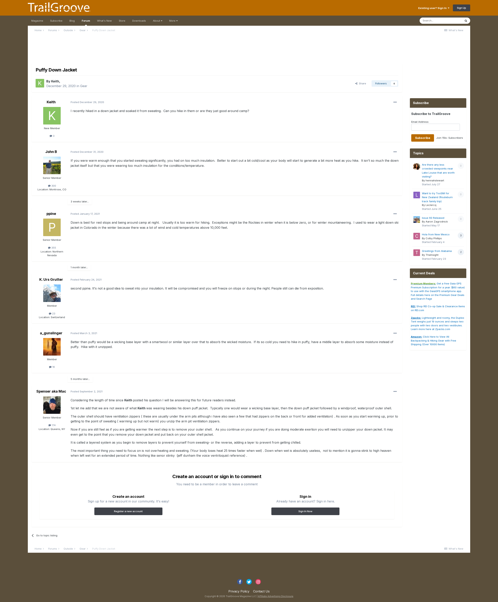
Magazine (37, 20)
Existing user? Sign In (433, 8)
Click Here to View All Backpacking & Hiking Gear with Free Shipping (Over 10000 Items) (433, 340)
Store (122, 20)
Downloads (139, 20)
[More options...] (395, 102)
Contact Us (261, 591)
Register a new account (128, 511)
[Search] (466, 21)
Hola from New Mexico (436, 234)
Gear (83, 86)
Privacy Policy (238, 591)
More (172, 20)
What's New (104, 20)
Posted (87, 102)
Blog (72, 20)
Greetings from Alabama (437, 250)
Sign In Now (305, 511)
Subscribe (56, 20)
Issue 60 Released (433, 217)
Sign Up (461, 7)
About (157, 20)
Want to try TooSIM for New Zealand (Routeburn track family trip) (437, 197)
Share (361, 83)
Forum (86, 20)
